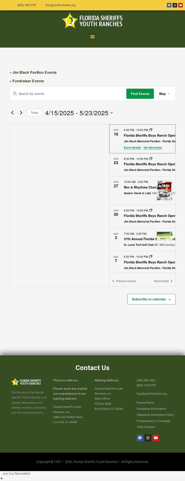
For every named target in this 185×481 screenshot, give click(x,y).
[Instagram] (175, 5)
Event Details (132, 147)
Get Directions (152, 147)
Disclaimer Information (151, 408)
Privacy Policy (145, 402)
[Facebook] (169, 5)
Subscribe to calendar (149, 299)
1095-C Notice (145, 427)
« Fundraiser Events (26, 80)
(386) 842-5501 (146, 380)
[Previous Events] (12, 112)
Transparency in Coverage (153, 421)
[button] (92, 36)
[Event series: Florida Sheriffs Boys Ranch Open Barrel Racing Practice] (150, 130)
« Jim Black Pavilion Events (33, 72)
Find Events (140, 93)
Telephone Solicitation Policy (155, 415)
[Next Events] (21, 112)
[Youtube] (180, 5)
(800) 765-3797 (26, 5)
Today (34, 112)
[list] (142, 198)
